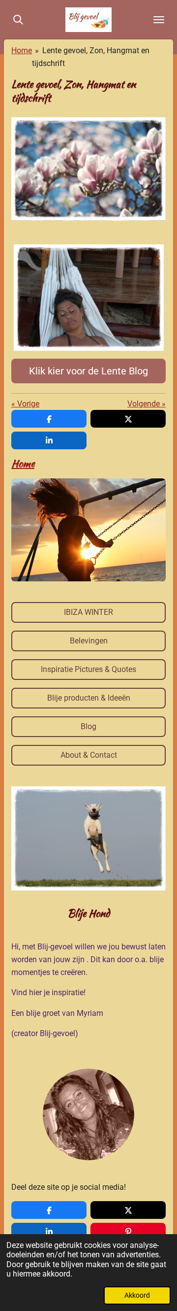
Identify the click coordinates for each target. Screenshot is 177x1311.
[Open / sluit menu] (159, 19)
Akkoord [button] (137, 1295)
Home (21, 50)
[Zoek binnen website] (18, 19)
